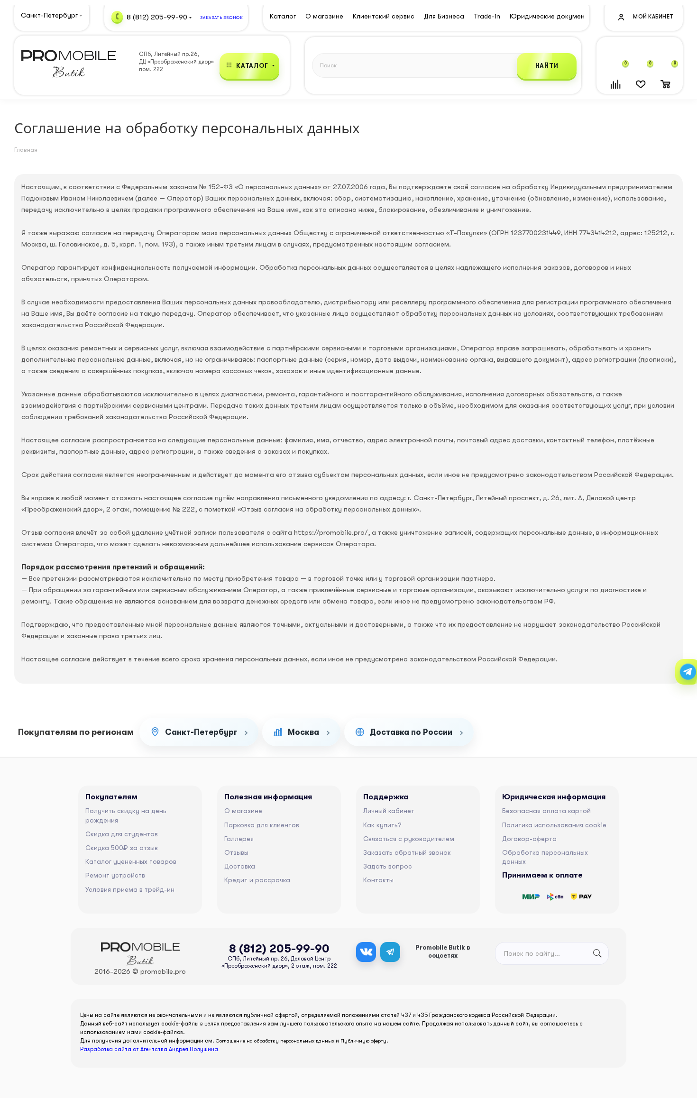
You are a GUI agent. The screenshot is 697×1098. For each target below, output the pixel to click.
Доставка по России (411, 732)
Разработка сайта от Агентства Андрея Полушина (149, 1049)
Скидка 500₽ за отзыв (121, 847)
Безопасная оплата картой (546, 810)
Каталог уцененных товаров (130, 861)
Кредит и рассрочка (257, 880)
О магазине (243, 810)
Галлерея (239, 838)
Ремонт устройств (115, 875)
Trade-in (487, 16)
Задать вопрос (387, 866)
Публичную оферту (363, 1041)
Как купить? (382, 825)
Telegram (390, 952)
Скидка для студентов (121, 834)
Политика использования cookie (554, 825)
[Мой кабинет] (644, 16)
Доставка (239, 866)
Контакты (378, 880)
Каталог (283, 16)
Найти (547, 65)
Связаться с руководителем (408, 838)
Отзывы (236, 852)
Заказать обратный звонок (407, 852)
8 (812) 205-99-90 (157, 16)
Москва (303, 732)
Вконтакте (366, 952)
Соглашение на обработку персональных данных (275, 1041)
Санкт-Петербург (201, 732)
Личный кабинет (388, 810)
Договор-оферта (529, 838)
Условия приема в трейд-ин (129, 889)
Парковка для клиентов (261, 825)
